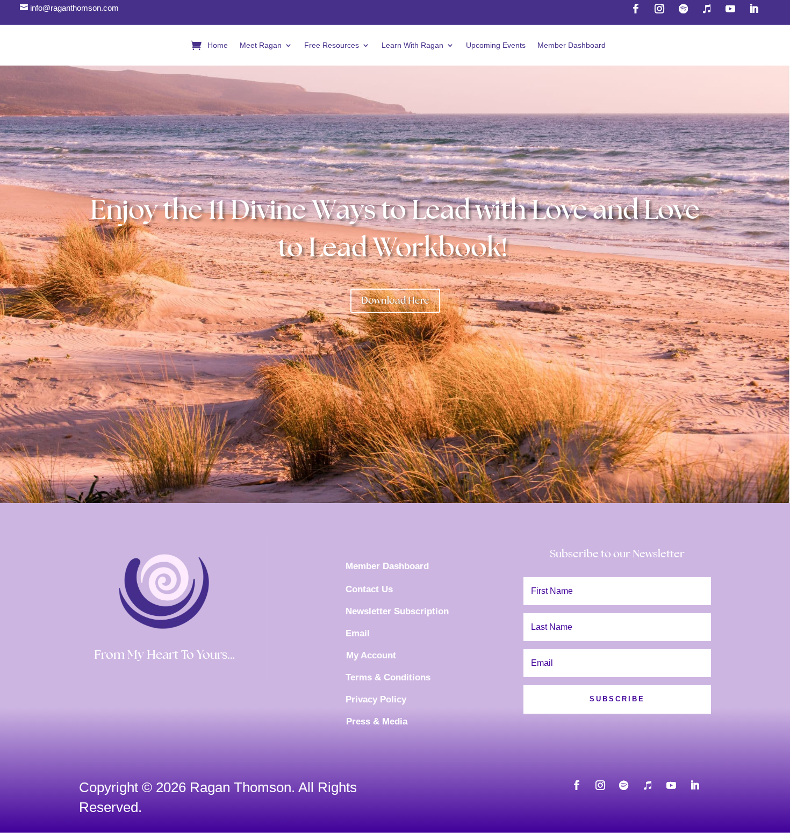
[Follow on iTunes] (647, 785)
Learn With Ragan (412, 45)
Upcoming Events (496, 45)
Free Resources (331, 45)
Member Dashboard (571, 45)
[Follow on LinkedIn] (695, 785)
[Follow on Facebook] (576, 785)
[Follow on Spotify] (624, 785)
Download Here (395, 300)
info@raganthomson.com (74, 7)
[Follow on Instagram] (600, 785)
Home (217, 45)
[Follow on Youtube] (671, 785)
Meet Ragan (261, 45)
